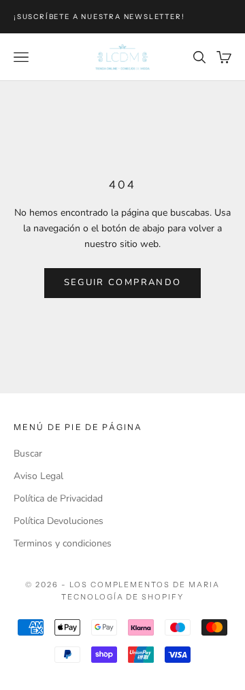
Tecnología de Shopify (122, 597)
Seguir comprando (122, 282)
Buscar (28, 453)
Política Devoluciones (58, 520)
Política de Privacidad (58, 498)
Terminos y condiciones (63, 543)
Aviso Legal (38, 476)
